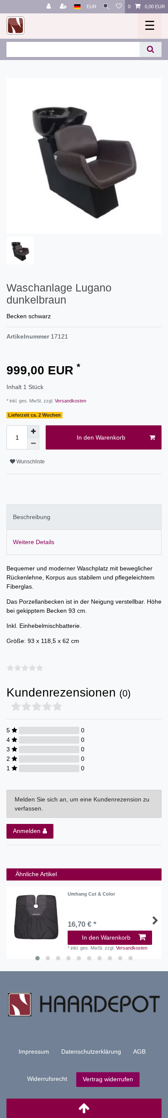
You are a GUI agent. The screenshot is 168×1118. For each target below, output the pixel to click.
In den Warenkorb (101, 437)
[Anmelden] (50, 6)
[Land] (77, 6)
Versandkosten (69, 400)
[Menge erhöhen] (33, 431)
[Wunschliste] (119, 6)
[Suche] (106, 6)
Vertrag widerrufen (108, 1079)
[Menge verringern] (33, 443)
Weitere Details (33, 541)
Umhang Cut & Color (91, 893)
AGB (139, 1051)
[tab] (84, 517)
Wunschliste (30, 462)
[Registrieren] (64, 6)
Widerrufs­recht (47, 1078)
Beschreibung (31, 516)
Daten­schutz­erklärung (91, 1051)
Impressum (34, 1051)
